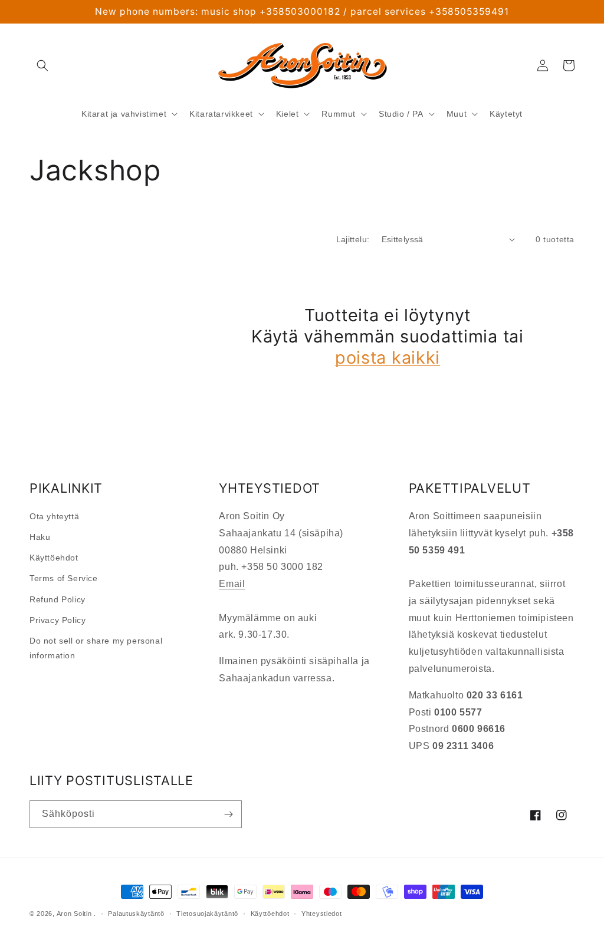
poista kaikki (387, 357)
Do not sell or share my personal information (95, 648)
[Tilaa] (228, 814)
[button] (42, 65)
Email (232, 584)
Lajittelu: (353, 239)
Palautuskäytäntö (136, 913)
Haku (39, 537)
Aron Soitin (74, 913)
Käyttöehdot (53, 557)
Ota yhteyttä (54, 516)
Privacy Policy (57, 620)
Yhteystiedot (321, 913)
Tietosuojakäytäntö (207, 913)
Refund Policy (57, 599)
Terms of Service (63, 578)
